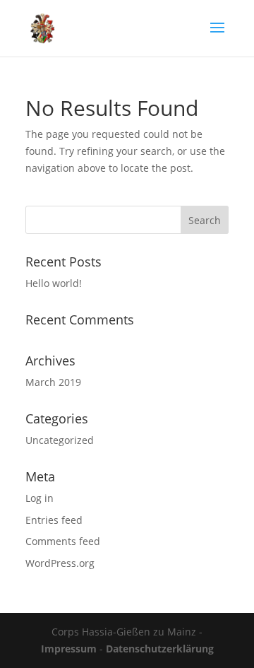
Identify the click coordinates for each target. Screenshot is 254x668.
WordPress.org (60, 563)
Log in (39, 498)
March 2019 (53, 382)
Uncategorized (59, 440)
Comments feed (62, 541)
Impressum (69, 648)
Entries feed (54, 520)
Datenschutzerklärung (160, 648)
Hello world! (53, 283)
